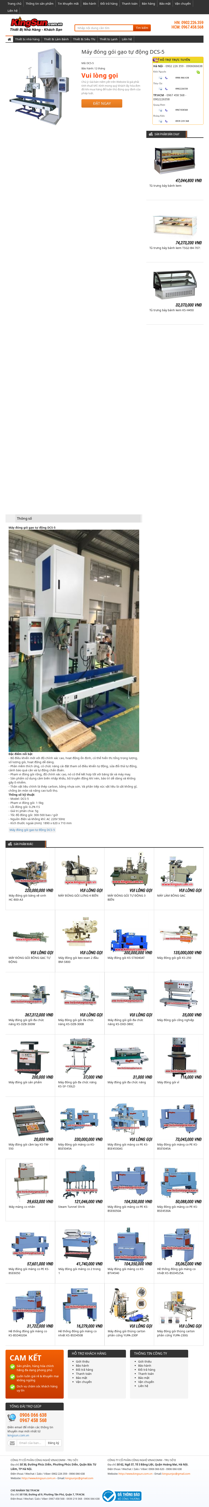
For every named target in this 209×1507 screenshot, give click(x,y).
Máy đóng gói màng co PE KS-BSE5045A (177, 1146)
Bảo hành (89, 3)
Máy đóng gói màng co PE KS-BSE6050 (29, 1271)
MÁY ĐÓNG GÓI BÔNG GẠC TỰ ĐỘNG (29, 960)
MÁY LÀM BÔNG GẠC (171, 895)
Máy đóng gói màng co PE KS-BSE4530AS (128, 1146)
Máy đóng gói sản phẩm (25, 1082)
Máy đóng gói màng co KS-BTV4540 (126, 1271)
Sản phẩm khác (23, 844)
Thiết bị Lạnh (109, 39)
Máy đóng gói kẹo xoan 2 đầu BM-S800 (78, 960)
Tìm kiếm (142, 28)
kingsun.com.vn (18, 1435)
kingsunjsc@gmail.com (79, 1478)
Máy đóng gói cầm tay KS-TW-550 (29, 1146)
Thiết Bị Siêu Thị (84, 39)
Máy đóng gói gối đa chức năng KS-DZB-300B (76, 1022)
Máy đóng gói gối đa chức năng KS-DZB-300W (26, 1022)
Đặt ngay (102, 103)
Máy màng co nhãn (22, 1207)
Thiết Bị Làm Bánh (56, 39)
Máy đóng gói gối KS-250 (174, 958)
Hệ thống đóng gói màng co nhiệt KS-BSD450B (77, 1333)
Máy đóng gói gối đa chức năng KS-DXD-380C (125, 1022)
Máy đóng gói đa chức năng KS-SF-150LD (77, 1084)
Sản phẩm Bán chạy (167, 134)
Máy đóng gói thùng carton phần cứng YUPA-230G (176, 1333)
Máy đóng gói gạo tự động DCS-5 (32, 830)
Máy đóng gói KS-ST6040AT (126, 958)
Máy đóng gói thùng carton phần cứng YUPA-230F (126, 1333)
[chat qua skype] (198, 72)
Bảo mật (165, 3)
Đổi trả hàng (109, 3)
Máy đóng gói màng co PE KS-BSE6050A (128, 1209)
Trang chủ (14, 3)
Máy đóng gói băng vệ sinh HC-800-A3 (27, 897)
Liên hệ (13, 11)
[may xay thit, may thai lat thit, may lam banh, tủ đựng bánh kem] (37, 24)
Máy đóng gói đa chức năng (127, 1082)
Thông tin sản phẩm (39, 3)
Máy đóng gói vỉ (168, 1082)
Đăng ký (53, 1443)
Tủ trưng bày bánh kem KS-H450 (171, 310)
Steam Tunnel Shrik (71, 1207)
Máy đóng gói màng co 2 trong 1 (79, 1271)
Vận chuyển (183, 3)
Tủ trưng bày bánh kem (165, 186)
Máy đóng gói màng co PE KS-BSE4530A (177, 1209)
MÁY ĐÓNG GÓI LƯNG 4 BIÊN (78, 895)
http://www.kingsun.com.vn (39, 1478)
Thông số (24, 518)
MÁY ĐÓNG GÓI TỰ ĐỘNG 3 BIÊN (127, 897)
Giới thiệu (82, 1361)
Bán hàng (148, 3)
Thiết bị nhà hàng (27, 39)
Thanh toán (130, 3)
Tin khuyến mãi (68, 3)
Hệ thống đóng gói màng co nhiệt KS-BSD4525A (176, 1271)
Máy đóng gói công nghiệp (175, 1020)
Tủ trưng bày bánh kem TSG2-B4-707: (174, 248)
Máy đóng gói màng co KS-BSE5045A (76, 1146)
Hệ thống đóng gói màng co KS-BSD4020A (28, 1333)
